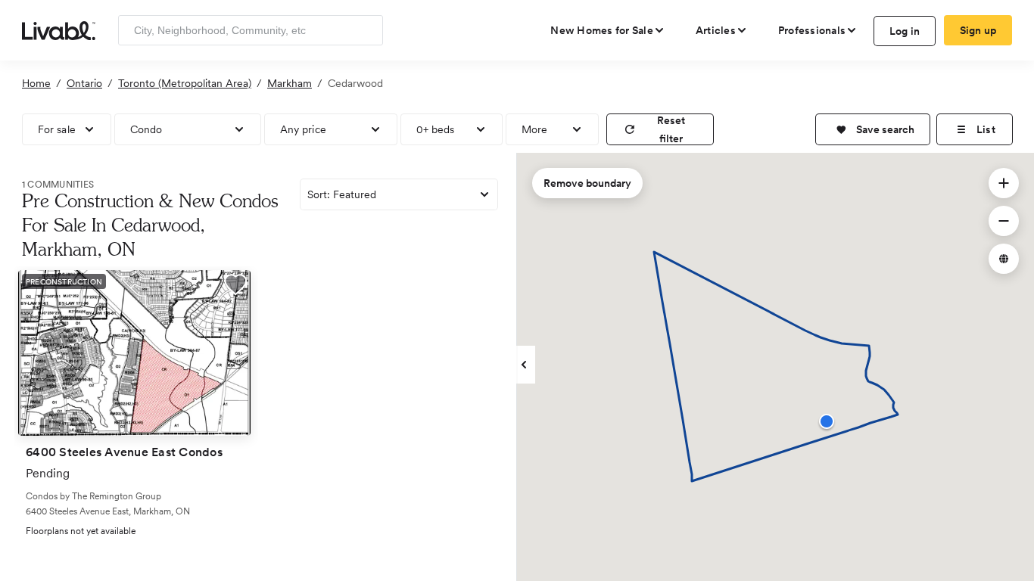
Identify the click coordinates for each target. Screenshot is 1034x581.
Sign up (978, 30)
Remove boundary (587, 183)
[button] (873, 129)
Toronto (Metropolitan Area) (184, 83)
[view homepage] (58, 29)
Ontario (84, 83)
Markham (289, 83)
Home (36, 83)
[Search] (366, 30)
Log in (904, 31)
